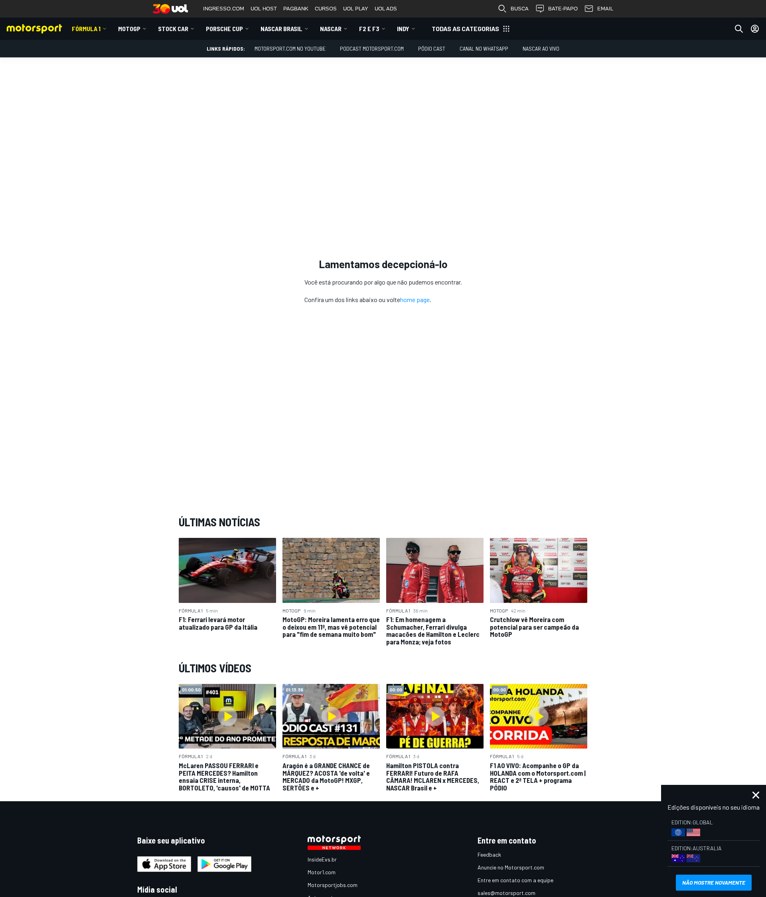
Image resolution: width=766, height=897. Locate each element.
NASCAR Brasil (281, 28)
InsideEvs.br (322, 859)
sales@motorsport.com (506, 892)
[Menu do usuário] (755, 29)
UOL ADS (386, 9)
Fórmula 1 (86, 28)
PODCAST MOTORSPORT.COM (372, 48)
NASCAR (331, 28)
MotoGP (129, 28)
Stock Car (173, 28)
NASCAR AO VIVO (541, 48)
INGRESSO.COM (223, 9)
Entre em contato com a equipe (515, 880)
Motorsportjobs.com (332, 884)
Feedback (489, 854)
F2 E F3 (369, 28)
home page (415, 299)
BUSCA (520, 9)
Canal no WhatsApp (484, 48)
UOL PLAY (355, 9)
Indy (403, 28)
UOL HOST (264, 9)
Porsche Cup (224, 28)
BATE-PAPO (563, 9)
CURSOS (326, 9)
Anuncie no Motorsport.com (511, 867)
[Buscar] (739, 29)
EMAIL (605, 9)
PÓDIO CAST (431, 48)
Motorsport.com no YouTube (290, 48)
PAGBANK (295, 9)
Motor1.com (322, 872)
